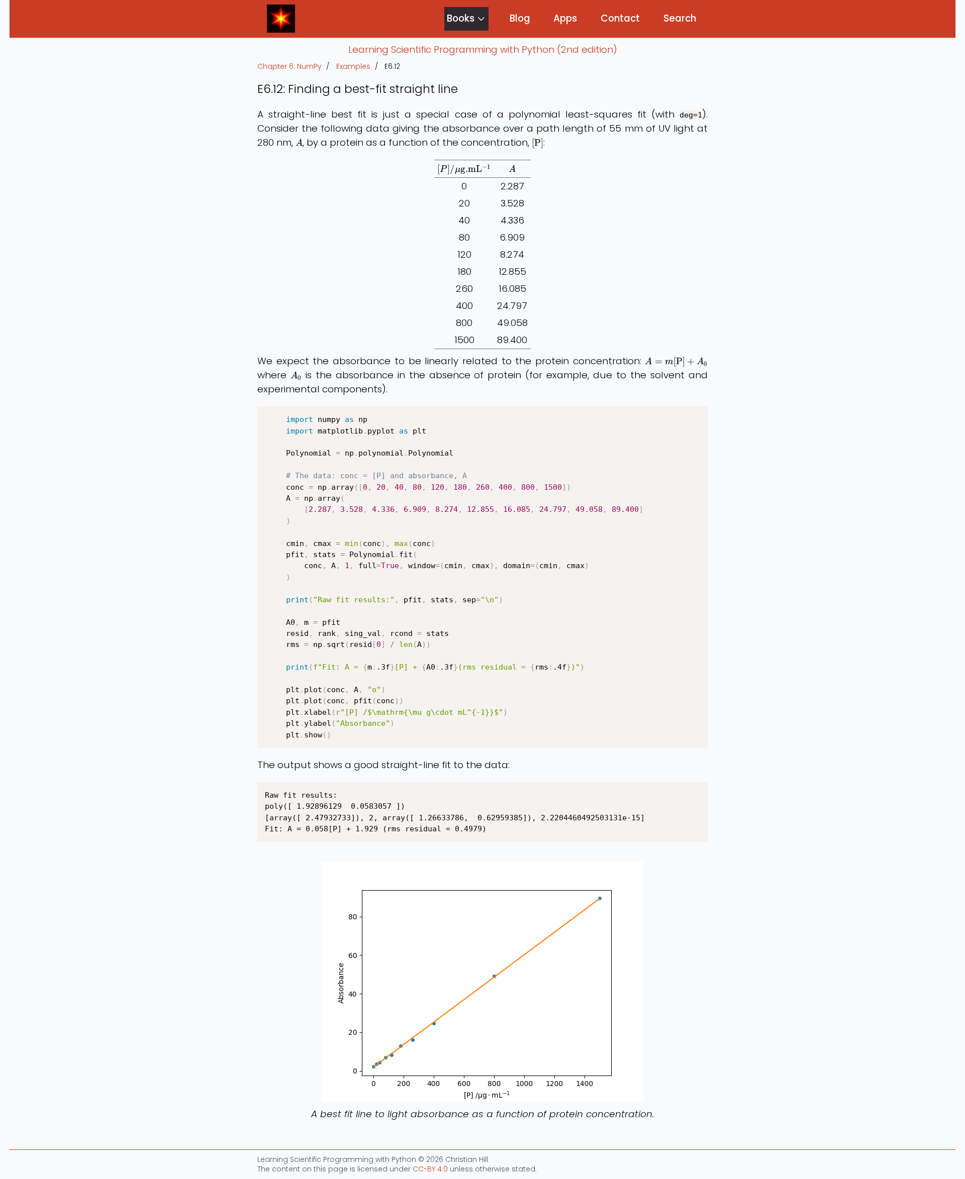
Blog (520, 18)
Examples (353, 66)
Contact (620, 18)
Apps (565, 18)
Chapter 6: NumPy (289, 66)
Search (679, 18)
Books (460, 18)
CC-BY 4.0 (430, 1169)
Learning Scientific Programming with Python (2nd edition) (482, 49)
